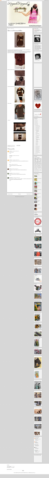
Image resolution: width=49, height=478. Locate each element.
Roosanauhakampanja (36, 169)
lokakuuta (37, 127)
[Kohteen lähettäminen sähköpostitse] (16, 145)
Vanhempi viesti (29, 194)
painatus (38, 170)
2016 (36, 121)
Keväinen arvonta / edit (39, 182)
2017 (36, 120)
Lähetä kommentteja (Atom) (20, 196)
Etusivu (19, 194)
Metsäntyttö (11, 177)
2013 (36, 124)
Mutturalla (36, 450)
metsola (39, 163)
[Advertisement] (37, 75)
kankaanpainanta (39, 167)
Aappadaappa (37, 133)
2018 (36, 119)
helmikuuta (37, 151)
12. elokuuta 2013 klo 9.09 (15, 155)
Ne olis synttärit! (39, 178)
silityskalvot (35, 171)
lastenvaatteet (37, 157)
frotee (14, 146)
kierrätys (35, 170)
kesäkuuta (37, 147)
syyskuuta (37, 128)
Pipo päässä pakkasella (37, 131)
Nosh (39, 164)
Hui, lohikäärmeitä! (38, 134)
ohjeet (35, 164)
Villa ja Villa (36, 438)
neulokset (35, 163)
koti (34, 165)
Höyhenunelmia (39, 189)
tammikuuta (37, 152)
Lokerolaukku (36, 442)
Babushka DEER (37, 445)
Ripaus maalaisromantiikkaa (38, 139)
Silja (9, 164)
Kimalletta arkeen (39, 204)
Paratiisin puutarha (37, 141)
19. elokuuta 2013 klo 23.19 (16, 173)
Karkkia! (37, 132)
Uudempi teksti (10, 194)
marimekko (38, 165)
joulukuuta (37, 125)
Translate (13, 467)
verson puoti (39, 162)
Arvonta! (39, 174)
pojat (35, 159)
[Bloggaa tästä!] (17, 145)
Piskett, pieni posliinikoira (37, 137)
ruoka (40, 170)
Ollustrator (27, 472)
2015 (36, 122)
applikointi (40, 161)
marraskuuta (37, 126)
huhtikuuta (37, 149)
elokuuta (37, 129)
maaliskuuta (37, 150)
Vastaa (10, 153)
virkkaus (35, 167)
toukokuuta (37, 148)
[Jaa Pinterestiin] (19, 145)
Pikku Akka (10, 173)
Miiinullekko (36, 444)
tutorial (37, 171)
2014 (36, 123)
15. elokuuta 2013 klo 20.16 (14, 164)
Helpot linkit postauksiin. (36, 31)
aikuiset (12, 146)
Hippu (36, 447)
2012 (36, 153)
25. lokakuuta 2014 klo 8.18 (16, 177)
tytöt (36, 162)
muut (39, 159)
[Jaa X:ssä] (18, 145)
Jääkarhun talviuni (39, 201)
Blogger (34, 472)
